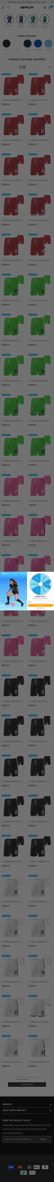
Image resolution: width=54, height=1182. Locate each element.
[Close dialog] (1, 573)
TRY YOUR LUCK (40, 605)
